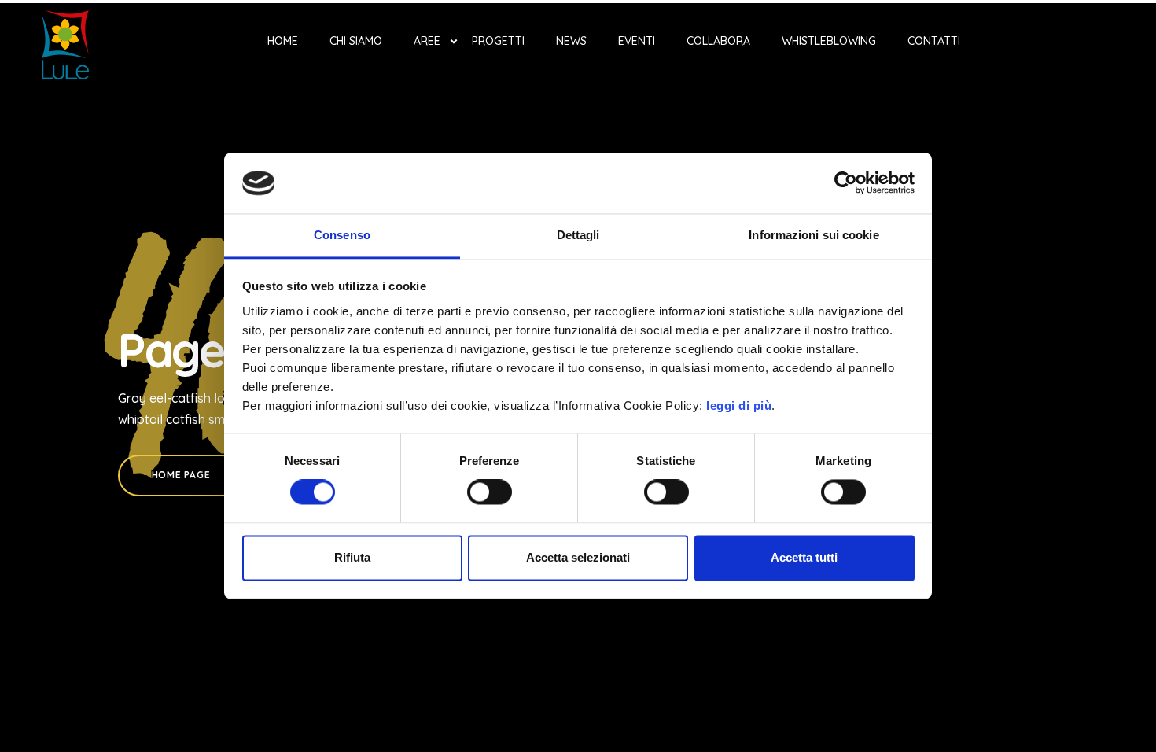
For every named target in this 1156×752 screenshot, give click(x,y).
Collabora (718, 41)
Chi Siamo (355, 41)
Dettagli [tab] (578, 234)
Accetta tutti (804, 557)
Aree (427, 41)
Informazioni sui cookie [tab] (813, 234)
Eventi (636, 41)
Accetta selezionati (578, 557)
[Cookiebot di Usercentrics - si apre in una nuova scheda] (846, 183)
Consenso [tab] (342, 234)
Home (282, 41)
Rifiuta (352, 557)
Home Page (181, 475)
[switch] (489, 492)
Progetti (498, 41)
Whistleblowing (829, 41)
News (571, 41)
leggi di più (738, 405)
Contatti (933, 41)
